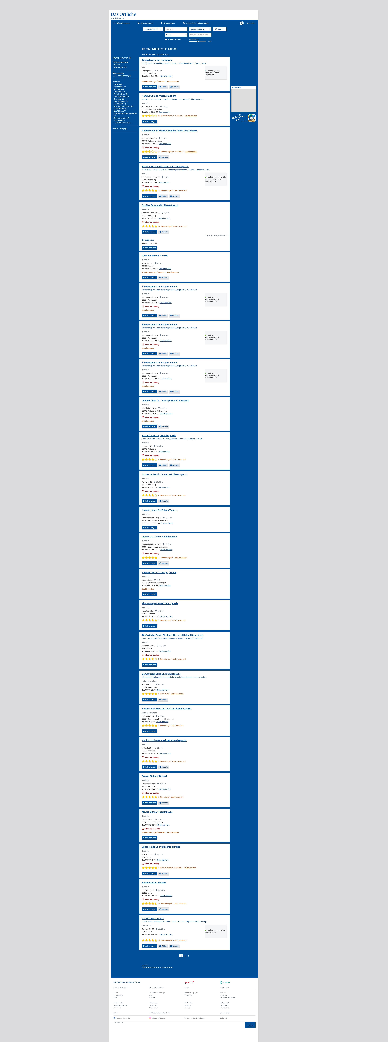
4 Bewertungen (165, 459)
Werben (116, 993)
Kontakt (187, 987)
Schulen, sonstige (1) (121, 118)
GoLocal (116, 1013)
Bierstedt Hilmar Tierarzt (155, 255)
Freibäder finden (118, 1003)
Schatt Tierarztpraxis (153, 918)
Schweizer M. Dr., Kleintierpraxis (159, 435)
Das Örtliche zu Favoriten (156, 987)
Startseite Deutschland (120, 987)
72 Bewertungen (165, 190)
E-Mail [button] (164, 87)
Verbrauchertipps (225, 1013)
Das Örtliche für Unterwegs (157, 993)
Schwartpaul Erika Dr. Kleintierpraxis (161, 674)
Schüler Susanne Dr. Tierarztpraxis (160, 205)
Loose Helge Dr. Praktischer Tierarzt (161, 847)
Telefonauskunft (153, 1008)
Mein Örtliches (153, 997)
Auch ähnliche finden (174, 39)
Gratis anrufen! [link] (166, 76)
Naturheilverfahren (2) (121, 96)
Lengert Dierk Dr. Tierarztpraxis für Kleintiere (165, 400)
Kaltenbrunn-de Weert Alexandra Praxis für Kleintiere (169, 130)
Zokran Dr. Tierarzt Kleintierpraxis (159, 536)
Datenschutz (188, 995)
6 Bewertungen (165, 761)
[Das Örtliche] (124, 15)
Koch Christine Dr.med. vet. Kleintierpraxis (164, 740)
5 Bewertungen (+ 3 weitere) (170, 868)
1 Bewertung (164, 694)
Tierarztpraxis (148, 240)
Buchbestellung (118, 995)
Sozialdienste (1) (120, 104)
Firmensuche (188, 1008)
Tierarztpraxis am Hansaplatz (157, 60)
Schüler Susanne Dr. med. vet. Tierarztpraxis (165, 166)
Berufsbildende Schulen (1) (123, 106)
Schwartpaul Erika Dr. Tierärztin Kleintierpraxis (166, 708)
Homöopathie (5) (120, 87)
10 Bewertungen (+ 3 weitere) (170, 116)
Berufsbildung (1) (120, 111)
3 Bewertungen (165, 620)
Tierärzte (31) (118, 84)
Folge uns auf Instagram (159, 1018)
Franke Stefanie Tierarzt (154, 776)
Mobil (150, 995)
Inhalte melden (224, 987)
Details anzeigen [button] (149, 87)
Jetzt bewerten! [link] (173, 81)
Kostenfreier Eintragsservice (197, 23)
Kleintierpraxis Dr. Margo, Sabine (159, 572)
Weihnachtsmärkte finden (121, 1005)
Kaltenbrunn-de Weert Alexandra (159, 96)
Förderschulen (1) (120, 109)
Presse (116, 997)
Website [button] (175, 87)
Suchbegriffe (223, 1018)
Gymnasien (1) (119, 99)
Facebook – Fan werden (123, 1018)
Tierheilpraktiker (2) (121, 94)
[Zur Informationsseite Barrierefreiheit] (241, 23)
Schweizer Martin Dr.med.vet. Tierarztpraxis (165, 474)
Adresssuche (117, 1008)
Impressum (223, 995)
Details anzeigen (149, 248)
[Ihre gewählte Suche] (153, 29)
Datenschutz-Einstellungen (228, 997)
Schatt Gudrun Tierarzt (154, 882)
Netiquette (223, 993)
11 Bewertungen (165, 903)
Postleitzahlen (189, 1003)
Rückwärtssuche (123, 23)
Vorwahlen (188, 1005)
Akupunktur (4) (119, 89)
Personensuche (224, 1008)
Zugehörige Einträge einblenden (216, 235)
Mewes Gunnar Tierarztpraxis (157, 812)
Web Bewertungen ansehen (153, 81)
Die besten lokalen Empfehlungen (194, 1018)
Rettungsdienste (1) (121, 101)
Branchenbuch (224, 1005)
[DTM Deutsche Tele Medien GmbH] (202, 982)
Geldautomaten (146, 23)
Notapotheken (169, 23)
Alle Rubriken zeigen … (123, 123)
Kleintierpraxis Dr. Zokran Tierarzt (159, 510)
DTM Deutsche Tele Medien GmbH (159, 1013)
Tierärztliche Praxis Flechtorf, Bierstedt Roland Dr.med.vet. (172, 635)
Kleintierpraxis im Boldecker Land (159, 286)
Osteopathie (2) (119, 92)
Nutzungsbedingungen (191, 993)
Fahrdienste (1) (119, 120)
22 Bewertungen (165, 558)
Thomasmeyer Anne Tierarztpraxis (160, 603)
